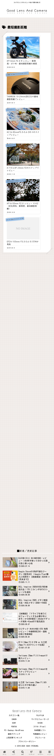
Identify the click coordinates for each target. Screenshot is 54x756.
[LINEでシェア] (45, 644)
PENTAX (14, 727)
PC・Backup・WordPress (14, 730)
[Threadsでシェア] (21, 644)
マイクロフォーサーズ (40, 719)
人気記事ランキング (14, 738)
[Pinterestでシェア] (15, 651)
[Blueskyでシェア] (33, 638)
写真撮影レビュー (40, 734)
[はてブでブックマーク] (33, 644)
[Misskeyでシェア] (45, 638)
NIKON (40, 723)
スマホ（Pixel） (40, 727)
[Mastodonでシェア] (21, 638)
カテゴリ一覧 (14, 715)
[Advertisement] (27, 287)
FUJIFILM (40, 715)
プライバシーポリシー (27, 741)
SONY (14, 723)
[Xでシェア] (9, 638)
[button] (39, 651)
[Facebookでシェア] (9, 644)
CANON (14, 719)
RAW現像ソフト (40, 730)
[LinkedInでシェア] (27, 651)
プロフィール (40, 738)
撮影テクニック (14, 734)
